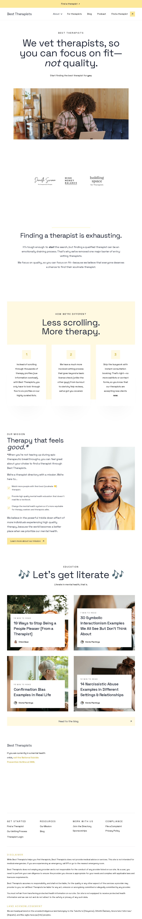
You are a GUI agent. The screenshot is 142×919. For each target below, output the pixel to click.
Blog (89, 13)
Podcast (101, 13)
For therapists (74, 13)
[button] (57, 14)
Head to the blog (68, 721)
